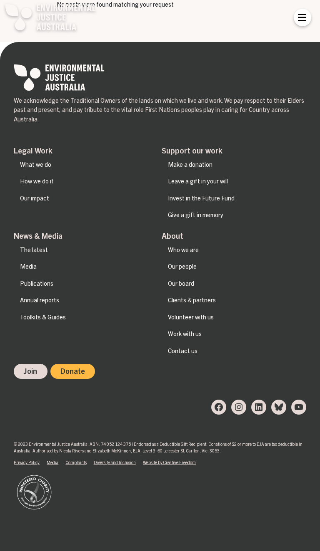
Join (30, 371)
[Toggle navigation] (302, 17)
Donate (72, 371)
